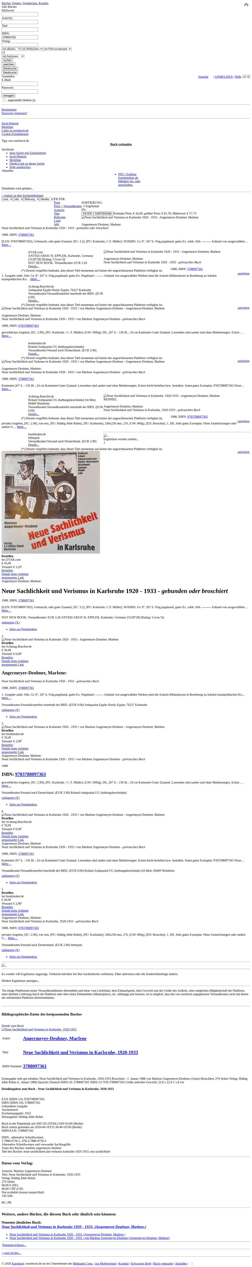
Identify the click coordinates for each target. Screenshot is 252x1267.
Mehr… (6, 245)
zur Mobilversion (105, 1263)
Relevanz (60, 217)
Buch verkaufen (121, 144)
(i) (33, 100)
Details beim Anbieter (15, 574)
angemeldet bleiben (21, 100)
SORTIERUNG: (92, 202)
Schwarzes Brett (141, 1263)
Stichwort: (8, 10)
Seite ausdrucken (20, 167)
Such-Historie (10, 123)
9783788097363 (28, 325)
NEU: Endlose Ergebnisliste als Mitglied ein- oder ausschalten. (129, 180)
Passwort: (8, 87)
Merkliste (7, 127)
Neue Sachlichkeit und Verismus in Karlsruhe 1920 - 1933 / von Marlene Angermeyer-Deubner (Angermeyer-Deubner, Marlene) (89, 1238)
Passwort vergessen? (14, 113)
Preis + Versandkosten (68, 206)
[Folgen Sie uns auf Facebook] (244, 76)
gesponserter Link (13, 577)
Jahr (56, 224)
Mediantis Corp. (83, 1263)
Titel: (5, 25)
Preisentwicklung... (14, 1245)
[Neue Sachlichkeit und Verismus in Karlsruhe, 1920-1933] (39, 1029)
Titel (56, 213)
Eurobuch (18, 1263)
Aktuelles (181, 1263)
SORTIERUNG (103, 213)
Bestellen (7, 570)
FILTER (87, 213)
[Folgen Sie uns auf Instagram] (248, 76)
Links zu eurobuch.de (15, 130)
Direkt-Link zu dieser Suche (26, 163)
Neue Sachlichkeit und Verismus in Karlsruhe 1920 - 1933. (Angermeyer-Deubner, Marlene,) (74, 1227)
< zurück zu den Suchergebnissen (22, 195)
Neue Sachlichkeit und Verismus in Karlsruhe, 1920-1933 (80, 1052)
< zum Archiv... (11, 1253)
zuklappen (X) (10, 622)
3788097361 (26, 234)
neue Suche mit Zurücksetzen (27, 153)
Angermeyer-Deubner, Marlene (55, 1038)
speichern (243, 273)
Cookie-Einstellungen (15, 134)
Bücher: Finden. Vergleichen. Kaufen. (25, 3)
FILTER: (59, 199)
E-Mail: (6, 80)
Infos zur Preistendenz (23, 629)
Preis (57, 202)
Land (57, 220)
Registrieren (9, 109)
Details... (33, 266)
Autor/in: (7, 18)
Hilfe (238, 76)
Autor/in (59, 210)
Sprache (203, 76)
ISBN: (6, 33)
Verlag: (6, 41)
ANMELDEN (224, 76)
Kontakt (124, 1263)
